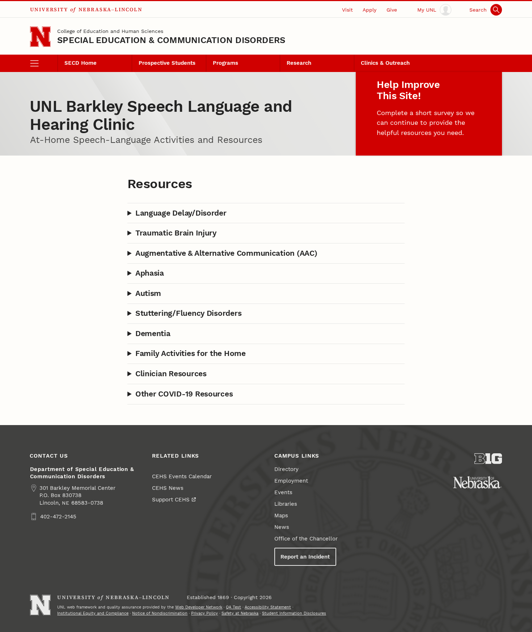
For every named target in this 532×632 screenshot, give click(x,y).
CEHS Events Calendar (182, 476)
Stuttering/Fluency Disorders (188, 313)
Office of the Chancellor (306, 538)
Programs (225, 63)
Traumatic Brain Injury (175, 233)
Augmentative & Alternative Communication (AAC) (226, 253)
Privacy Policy (204, 613)
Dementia (152, 333)
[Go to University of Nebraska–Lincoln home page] (40, 36)
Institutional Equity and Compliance (92, 613)
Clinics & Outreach (385, 63)
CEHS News (167, 488)
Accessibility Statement (268, 607)
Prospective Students (167, 63)
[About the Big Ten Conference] (488, 459)
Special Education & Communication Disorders (171, 40)
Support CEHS (171, 499)
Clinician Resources (171, 373)
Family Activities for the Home (190, 353)
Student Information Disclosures (294, 613)
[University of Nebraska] (477, 482)
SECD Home (80, 63)
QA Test (233, 607)
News (281, 527)
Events (283, 492)
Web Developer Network (198, 607)
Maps (281, 515)
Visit (347, 10)
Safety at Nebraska (239, 613)
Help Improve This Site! (408, 90)
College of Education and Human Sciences (110, 31)
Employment (291, 481)
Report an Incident (305, 556)
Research (299, 63)
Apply (369, 10)
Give (392, 10)
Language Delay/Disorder (181, 213)
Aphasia (149, 273)
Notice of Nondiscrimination (159, 613)
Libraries (285, 504)
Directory (286, 469)
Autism (148, 293)
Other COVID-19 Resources (184, 394)
